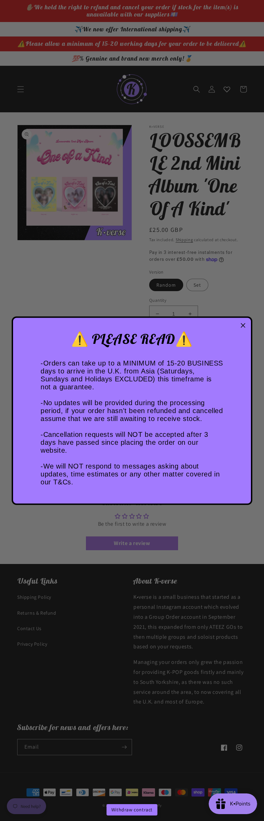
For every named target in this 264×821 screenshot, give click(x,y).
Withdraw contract (132, 810)
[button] (243, 325)
